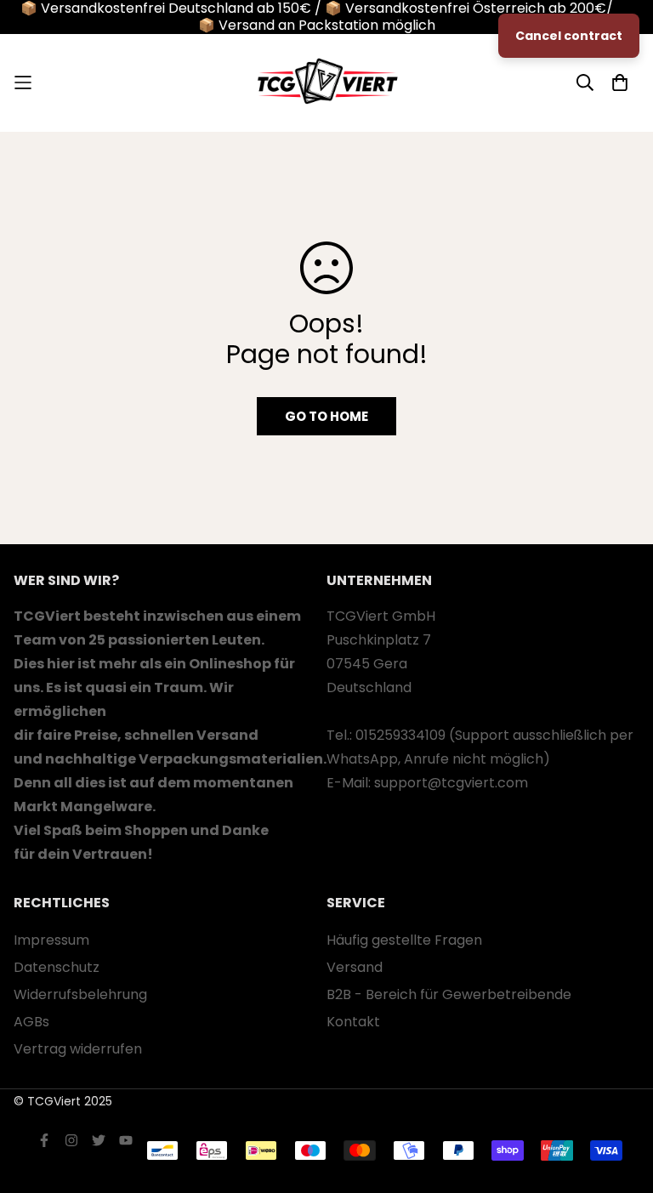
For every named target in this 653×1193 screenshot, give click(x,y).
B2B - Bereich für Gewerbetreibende (448, 994)
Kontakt (353, 1021)
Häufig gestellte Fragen (404, 940)
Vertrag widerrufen (78, 1049)
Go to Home (326, 416)
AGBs (31, 1021)
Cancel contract (568, 35)
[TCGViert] (326, 83)
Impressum (51, 940)
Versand (354, 967)
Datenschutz (56, 967)
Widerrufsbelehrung (80, 994)
